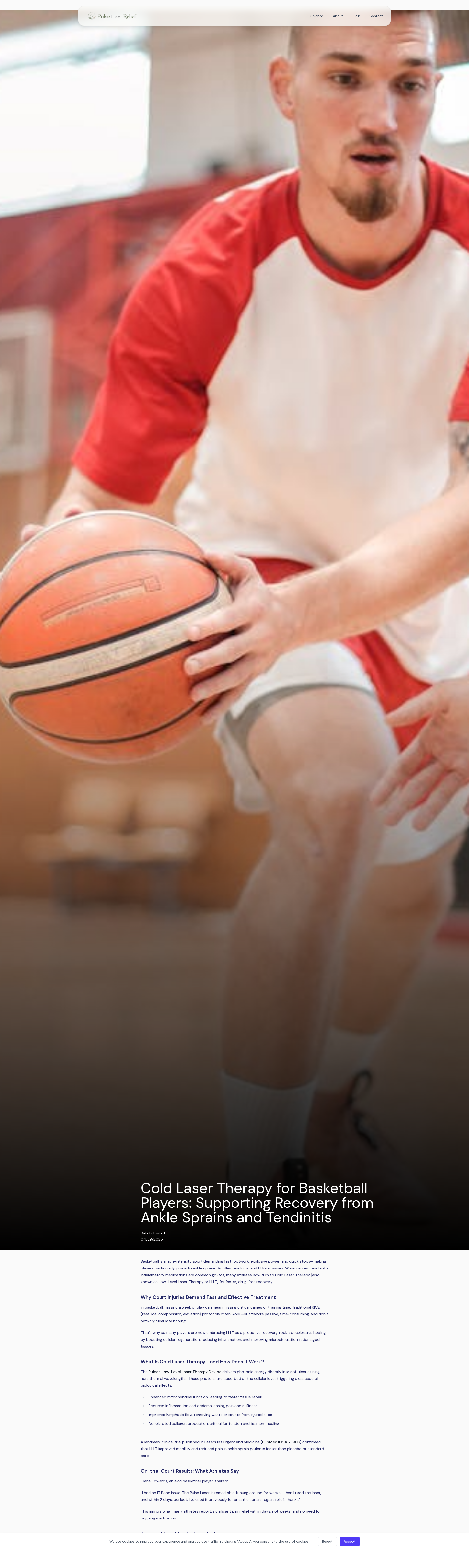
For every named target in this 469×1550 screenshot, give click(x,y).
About (338, 16)
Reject (327, 1541)
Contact (376, 16)
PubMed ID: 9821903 (281, 1442)
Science (316, 16)
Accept (350, 1541)
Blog (356, 16)
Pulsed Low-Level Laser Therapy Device (185, 1371)
